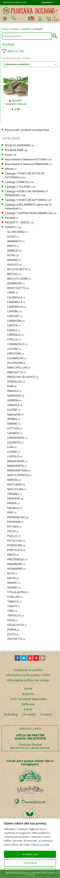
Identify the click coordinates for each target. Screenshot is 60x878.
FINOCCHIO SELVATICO (21, 377)
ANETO (11, 246)
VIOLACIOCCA (15, 625)
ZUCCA (11, 634)
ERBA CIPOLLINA (17, 367)
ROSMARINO (15, 568)
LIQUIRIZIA (13, 442)
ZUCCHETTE (14, 639)
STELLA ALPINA (16, 592)
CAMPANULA (15, 306)
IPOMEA (12, 419)
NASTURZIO (14, 484)
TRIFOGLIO (13, 615)
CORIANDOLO (15, 344)
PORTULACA (14, 550)
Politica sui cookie (40, 844)
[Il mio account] (40, 20)
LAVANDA (13, 433)
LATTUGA (13, 428)
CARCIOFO (13, 316)
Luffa (10, 447)
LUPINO (12, 452)
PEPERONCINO (16, 517)
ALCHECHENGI (16, 232)
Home (5, 28)
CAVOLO (12, 330)
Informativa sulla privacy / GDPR (28, 675)
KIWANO (12, 423)
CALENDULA (14, 297)
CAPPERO (13, 311)
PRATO (11, 554)
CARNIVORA (14, 321)
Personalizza (30, 862)
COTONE (12, 349)
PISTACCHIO (14, 540)
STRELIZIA (13, 597)
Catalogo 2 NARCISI (16, 182)
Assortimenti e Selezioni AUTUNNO (26, 159)
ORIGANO (13, 494)
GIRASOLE (13, 405)
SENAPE (12, 583)
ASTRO (11, 255)
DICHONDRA (15, 363)
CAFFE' (11, 292)
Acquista (28, 694)
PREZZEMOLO (15, 559)
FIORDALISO (14, 381)
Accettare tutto (30, 854)
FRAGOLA (12, 391)
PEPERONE (13, 522)
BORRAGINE (14, 283)
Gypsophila (14, 414)
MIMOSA (12, 480)
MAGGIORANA (15, 461)
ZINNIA (11, 629)
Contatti (46, 714)
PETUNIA (12, 526)
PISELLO (12, 536)
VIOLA (11, 620)
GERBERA (12, 400)
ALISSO (11, 236)
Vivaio (8, 154)
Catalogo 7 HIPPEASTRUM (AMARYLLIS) (28, 213)
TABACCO (13, 601)
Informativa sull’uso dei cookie (28, 680)
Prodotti (15, 28)
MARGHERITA (15, 466)
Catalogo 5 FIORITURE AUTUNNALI (26, 200)
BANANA (12, 260)
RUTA (10, 573)
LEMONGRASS (15, 437)
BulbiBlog (11, 714)
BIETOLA (12, 274)
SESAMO (12, 587)
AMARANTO (14, 241)
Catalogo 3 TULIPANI (17, 186)
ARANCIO (12, 250)
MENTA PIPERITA (17, 475)
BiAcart (9, 169)
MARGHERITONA (17, 470)
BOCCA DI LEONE (17, 278)
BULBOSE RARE (14, 150)
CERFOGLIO (14, 335)
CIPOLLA (12, 339)
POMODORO (14, 545)
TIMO (10, 611)
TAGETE (12, 606)
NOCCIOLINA (15, 489)
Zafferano (28, 704)
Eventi (28, 709)
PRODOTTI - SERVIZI (17, 222)
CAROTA (12, 325)
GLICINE (12, 409)
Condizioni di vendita (28, 670)
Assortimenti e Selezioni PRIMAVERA (26, 164)
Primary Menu (5, 18)
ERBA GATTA (15, 372)
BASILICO (13, 264)
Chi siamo (29, 714)
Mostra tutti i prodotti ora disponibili (27, 130)
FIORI (10, 386)
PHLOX (11, 531)
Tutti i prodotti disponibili (28, 699)
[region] (30, 848)
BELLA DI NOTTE (17, 269)
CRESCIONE (14, 353)
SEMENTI (26, 28)
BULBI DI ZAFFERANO (18, 145)
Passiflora (13, 508)
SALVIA (11, 578)
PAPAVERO (13, 498)
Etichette (10, 218)
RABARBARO (14, 564)
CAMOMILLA (14, 302)
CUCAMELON (15, 358)
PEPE (10, 512)
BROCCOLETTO (16, 288)
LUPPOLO (13, 456)
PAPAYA (12, 503)
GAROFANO (14, 395)
